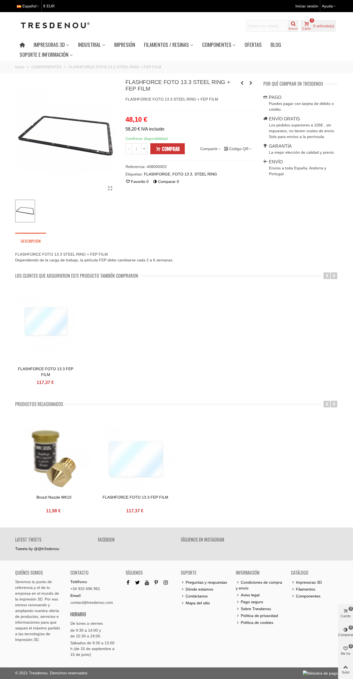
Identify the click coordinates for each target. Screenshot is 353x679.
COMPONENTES (216, 44)
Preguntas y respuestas (206, 582)
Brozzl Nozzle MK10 (53, 497)
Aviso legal (250, 595)
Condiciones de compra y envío (259, 585)
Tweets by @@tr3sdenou (37, 549)
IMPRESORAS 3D (49, 44)
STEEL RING (205, 174)
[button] (326, 275)
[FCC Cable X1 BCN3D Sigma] (242, 83)
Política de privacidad (259, 615)
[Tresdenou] (61, 26)
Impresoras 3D (309, 582)
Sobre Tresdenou (256, 609)
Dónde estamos (199, 589)
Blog (276, 44)
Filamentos (305, 589)
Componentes (308, 596)
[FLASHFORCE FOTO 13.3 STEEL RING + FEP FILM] (110, 188)
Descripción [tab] (31, 241)
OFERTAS (253, 44)
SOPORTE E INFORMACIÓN (44, 54)
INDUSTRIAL (89, 44)
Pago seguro (252, 602)
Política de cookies (257, 622)
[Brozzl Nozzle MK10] (53, 459)
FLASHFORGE (157, 174)
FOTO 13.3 (182, 174)
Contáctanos (197, 596)
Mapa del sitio (198, 603)
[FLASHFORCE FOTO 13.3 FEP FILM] (251, 83)
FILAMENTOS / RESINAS (166, 44)
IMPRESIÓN (124, 44)
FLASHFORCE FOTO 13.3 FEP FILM (45, 372)
